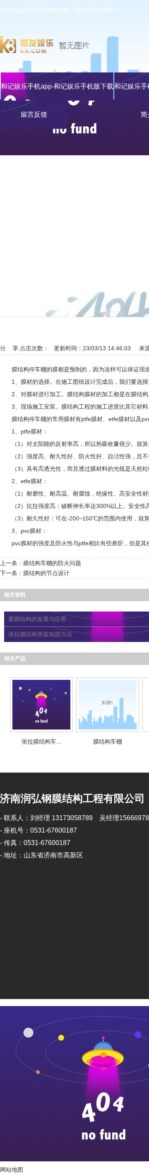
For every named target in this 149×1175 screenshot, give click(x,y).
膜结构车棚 (107, 741)
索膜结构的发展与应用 (37, 619)
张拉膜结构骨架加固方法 (40, 634)
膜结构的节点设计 (46, 573)
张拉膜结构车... (41, 741)
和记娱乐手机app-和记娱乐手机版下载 (57, 86)
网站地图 (11, 1169)
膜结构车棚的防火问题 (52, 563)
